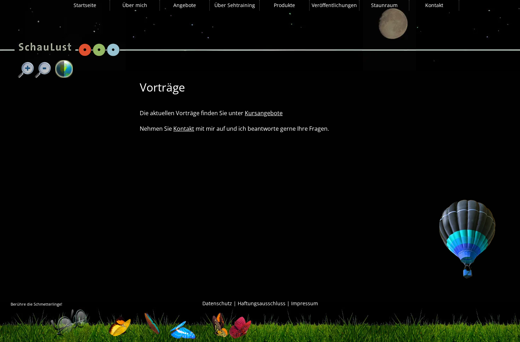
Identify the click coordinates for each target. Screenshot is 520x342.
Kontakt (434, 5)
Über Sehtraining (234, 5)
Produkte (284, 5)
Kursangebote (264, 113)
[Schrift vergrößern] (26, 70)
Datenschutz (217, 303)
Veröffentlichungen (334, 5)
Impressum (304, 303)
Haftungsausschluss (261, 303)
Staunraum (384, 5)
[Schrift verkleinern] (43, 70)
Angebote (184, 5)
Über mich (134, 5)
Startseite (85, 5)
